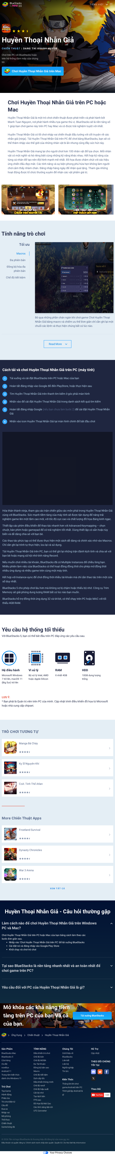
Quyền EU (59, 1143)
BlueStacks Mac (8, 1053)
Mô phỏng (6, 1116)
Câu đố (4, 1105)
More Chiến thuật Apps (21, 818)
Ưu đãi (4, 1064)
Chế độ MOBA (40, 1060)
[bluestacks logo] (12, 4)
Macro (36, 1071)
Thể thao (5, 1119)
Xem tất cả (57, 888)
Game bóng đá (8, 1127)
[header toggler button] (111, 4)
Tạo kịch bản (39, 1096)
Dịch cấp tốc (39, 1078)
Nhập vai (5, 1112)
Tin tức (65, 1071)
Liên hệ (65, 1064)
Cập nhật (95, 1053)
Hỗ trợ (94, 1048)
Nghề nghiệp (68, 1067)
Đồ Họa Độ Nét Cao (42, 1103)
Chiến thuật (11, 48)
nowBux (5, 1067)
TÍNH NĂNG (40, 1048)
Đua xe (4, 1109)
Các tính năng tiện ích (43, 1107)
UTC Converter (40, 1110)
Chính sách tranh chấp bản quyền (40, 1143)
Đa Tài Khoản (40, 1064)
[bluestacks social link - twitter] (93, 1078)
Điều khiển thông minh (43, 1082)
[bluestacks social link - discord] (93, 1071)
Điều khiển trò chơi (42, 1053)
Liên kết (65, 1060)
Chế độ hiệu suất (41, 1089)
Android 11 (6, 1071)
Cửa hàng (5, 1060)
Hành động (6, 1094)
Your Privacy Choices (61, 1152)
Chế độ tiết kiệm (41, 1075)
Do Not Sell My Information (75, 1143)
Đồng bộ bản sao (41, 1067)
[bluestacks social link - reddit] (100, 1071)
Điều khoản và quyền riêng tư (13, 1143)
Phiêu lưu (5, 1098)
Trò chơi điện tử (8, 1102)
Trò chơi (5, 1086)
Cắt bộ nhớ (38, 1093)
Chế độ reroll (39, 1085)
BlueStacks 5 (7, 1057)
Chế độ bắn (39, 1057)
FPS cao (37, 1100)
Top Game (6, 1091)
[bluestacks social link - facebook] (106, 1071)
